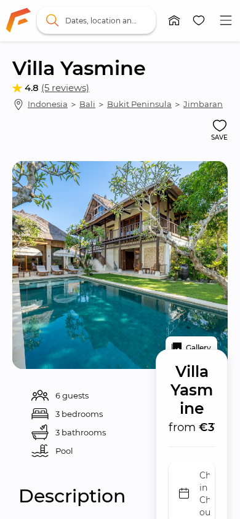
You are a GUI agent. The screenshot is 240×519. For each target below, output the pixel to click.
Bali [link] (87, 104)
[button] (174, 20)
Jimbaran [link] (203, 104)
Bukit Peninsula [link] (139, 104)
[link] (18, 20)
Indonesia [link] (48, 104)
